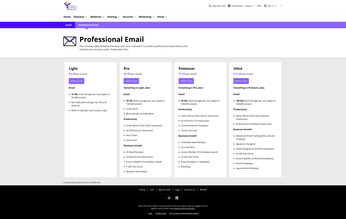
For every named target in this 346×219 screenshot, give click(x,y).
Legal (150, 213)
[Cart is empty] (281, 6)
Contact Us (189, 189)
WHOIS (203, 189)
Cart (152, 189)
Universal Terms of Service (184, 208)
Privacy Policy (161, 213)
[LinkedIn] (176, 198)
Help (177, 189)
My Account (165, 189)
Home (142, 189)
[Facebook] (169, 198)
